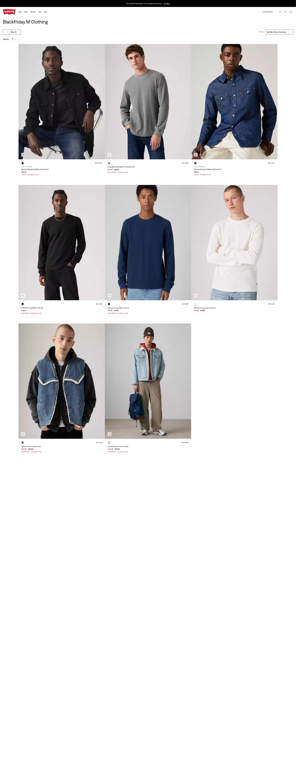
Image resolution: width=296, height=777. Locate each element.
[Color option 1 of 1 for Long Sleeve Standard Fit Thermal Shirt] (109, 163)
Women (33, 12)
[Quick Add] (23, 155)
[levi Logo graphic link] (9, 12)
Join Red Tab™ (268, 12)
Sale (45, 12)
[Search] (280, 12)
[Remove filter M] (15, 39)
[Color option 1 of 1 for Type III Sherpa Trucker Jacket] (109, 442)
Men (25, 12)
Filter (13, 32)
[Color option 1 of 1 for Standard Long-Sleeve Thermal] (22, 304)
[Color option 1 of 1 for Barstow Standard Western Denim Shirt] (22, 163)
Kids (39, 12)
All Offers (167, 4)
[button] (285, 12)
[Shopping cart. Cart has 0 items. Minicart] (291, 12)
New (20, 12)
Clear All (6, 39)
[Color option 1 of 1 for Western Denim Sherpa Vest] (22, 442)
